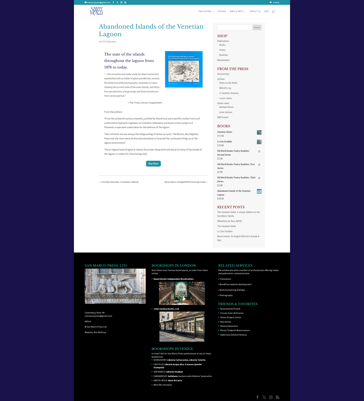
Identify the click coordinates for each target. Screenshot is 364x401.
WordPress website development (236, 284)
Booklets (223, 55)
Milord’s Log (225, 88)
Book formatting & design (232, 289)
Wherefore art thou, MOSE (229, 221)
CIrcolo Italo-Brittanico (232, 313)
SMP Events (222, 117)
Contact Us (255, 12)
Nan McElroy (100, 332)
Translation (225, 278)
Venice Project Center (230, 317)
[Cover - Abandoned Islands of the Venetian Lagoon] (184, 86)
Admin (88, 321)
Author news (223, 103)
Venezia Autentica (229, 326)
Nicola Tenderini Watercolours (235, 330)
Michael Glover (226, 107)
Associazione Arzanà (230, 308)
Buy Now (153, 163)
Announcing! (223, 73)
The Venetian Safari (226, 226)
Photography (226, 295)
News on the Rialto (228, 82)
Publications (205, 12)
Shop (266, 12)
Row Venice (225, 321)
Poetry (222, 50)
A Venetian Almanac (229, 93)
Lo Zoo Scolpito (225, 231)
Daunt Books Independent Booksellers (174, 278)
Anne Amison (225, 112)
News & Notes (236, 12)
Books (222, 44)
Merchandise (223, 60)
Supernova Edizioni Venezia (233, 334)
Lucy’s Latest (225, 98)
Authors (222, 12)
